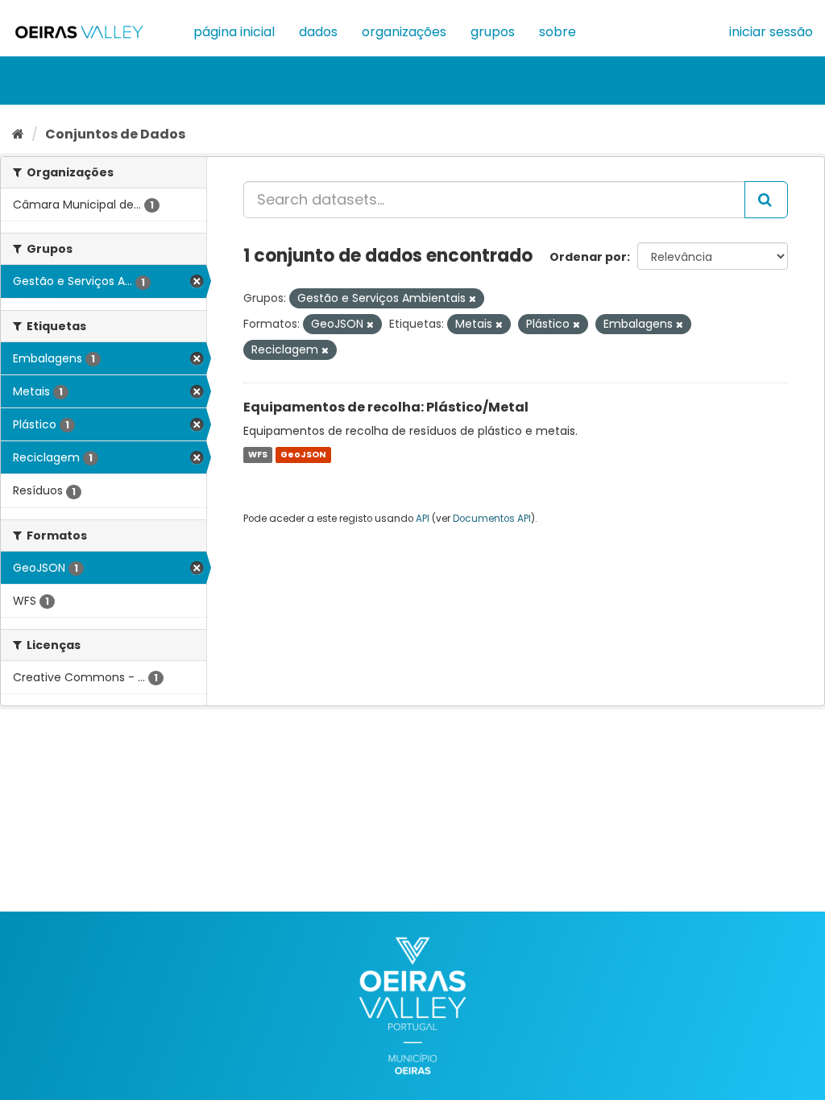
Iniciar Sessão (771, 32)
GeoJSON (302, 455)
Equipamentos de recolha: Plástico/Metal (386, 407)
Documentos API (492, 518)
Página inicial (234, 32)
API (422, 518)
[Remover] (472, 298)
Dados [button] (318, 32)
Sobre (557, 32)
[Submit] (766, 199)
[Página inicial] (18, 134)
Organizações (404, 32)
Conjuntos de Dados (115, 134)
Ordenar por (588, 257)
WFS (257, 455)
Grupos (493, 32)
